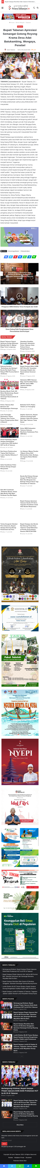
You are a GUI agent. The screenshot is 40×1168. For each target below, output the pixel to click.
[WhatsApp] (24, 256)
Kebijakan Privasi (19, 1157)
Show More (20, 1125)
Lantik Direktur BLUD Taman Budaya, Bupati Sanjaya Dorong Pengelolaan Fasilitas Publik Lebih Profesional (26, 1037)
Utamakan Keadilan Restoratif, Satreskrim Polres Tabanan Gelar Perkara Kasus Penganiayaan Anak (27, 345)
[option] (19, 273)
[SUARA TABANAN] (19, 7)
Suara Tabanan (11, 49)
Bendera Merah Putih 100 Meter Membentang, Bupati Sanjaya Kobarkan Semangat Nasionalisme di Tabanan (9, 394)
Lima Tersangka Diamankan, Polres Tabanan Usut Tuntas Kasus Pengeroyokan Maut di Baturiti (9, 418)
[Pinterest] (15, 256)
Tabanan (28, 22)
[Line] (33, 256)
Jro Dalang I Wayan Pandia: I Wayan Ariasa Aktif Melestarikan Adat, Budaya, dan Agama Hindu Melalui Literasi (29, 454)
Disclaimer (29, 1157)
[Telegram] (29, 256)
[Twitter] (10, 256)
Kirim (4, 1144)
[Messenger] (19, 256)
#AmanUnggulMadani (13, 251)
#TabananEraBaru (25, 251)
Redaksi (10, 1157)
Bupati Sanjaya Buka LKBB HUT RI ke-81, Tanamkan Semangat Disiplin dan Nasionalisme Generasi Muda (29, 370)
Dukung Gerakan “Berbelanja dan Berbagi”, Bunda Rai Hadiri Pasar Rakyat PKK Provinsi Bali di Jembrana (9, 370)
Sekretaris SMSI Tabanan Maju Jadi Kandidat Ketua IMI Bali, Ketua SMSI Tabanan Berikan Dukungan (28, 383)
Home (12, 22)
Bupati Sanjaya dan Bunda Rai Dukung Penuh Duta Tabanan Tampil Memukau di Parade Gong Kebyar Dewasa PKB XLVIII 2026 (29, 527)
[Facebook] (5, 256)
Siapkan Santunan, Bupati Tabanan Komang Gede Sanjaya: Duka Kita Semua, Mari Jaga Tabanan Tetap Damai (29, 418)
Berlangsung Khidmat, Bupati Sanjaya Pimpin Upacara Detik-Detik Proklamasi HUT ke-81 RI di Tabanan (26, 1005)
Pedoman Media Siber (20, 1160)
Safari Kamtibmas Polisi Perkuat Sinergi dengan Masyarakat (8, 466)
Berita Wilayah (20, 22)
